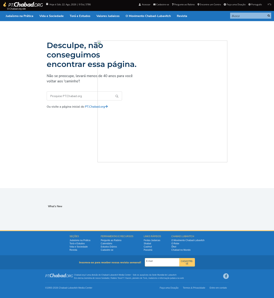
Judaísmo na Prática (19, 16)
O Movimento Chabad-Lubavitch (148, 16)
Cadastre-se (107, 250)
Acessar (145, 4)
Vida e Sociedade (51, 16)
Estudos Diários (109, 246)
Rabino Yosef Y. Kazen (121, 278)
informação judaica (168, 278)
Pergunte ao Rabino (184, 4)
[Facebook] (226, 276)
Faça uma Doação (236, 4)
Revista (182, 16)
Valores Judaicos (108, 16)
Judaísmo (152, 278)
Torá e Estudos (80, 16)
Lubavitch (113, 275)
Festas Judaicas (152, 240)
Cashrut (148, 246)
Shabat (147, 243)
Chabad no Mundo (181, 250)
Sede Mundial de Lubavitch (164, 275)
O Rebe (175, 243)
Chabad (104, 275)
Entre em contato (218, 288)
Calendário (106, 243)
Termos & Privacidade (194, 288)
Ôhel (173, 246)
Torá (145, 278)
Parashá (148, 250)
